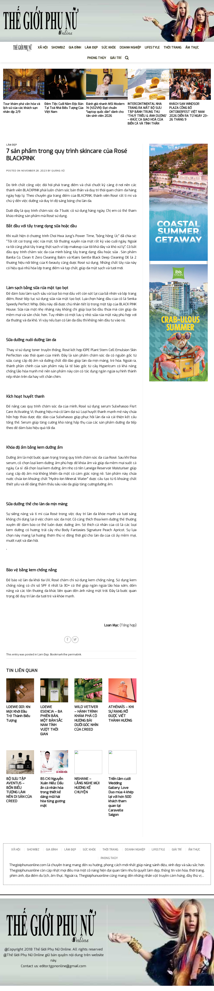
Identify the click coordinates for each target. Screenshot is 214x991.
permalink (74, 654)
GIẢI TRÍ (115, 58)
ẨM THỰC (192, 47)
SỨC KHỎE (109, 47)
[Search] (127, 58)
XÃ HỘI (43, 47)
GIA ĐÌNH (75, 47)
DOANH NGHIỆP (130, 47)
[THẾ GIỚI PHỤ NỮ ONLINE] (40, 21)
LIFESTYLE (152, 47)
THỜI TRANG (173, 47)
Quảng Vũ (58, 170)
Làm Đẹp (11, 144)
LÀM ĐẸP (91, 47)
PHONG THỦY (96, 58)
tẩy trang (35, 225)
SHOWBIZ (58, 47)
